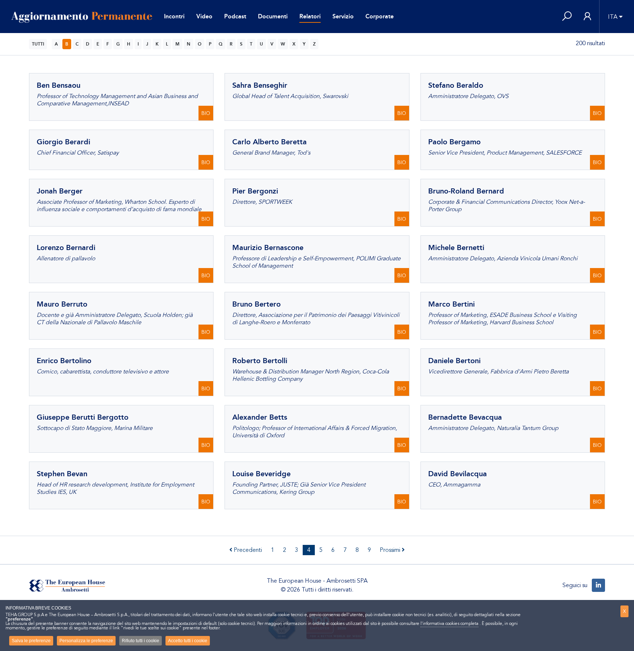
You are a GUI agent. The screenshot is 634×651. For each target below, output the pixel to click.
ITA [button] (612, 17)
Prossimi (391, 550)
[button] (567, 16)
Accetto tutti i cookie (187, 640)
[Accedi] (587, 16)
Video (204, 16)
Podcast (235, 16)
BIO (205, 113)
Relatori (310, 16)
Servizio (343, 16)
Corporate (379, 16)
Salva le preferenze (31, 640)
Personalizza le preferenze (86, 640)
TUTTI (38, 44)
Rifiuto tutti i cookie (140, 640)
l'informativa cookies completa (449, 623)
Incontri (174, 16)
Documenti (273, 16)
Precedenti (247, 550)
